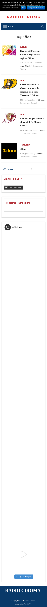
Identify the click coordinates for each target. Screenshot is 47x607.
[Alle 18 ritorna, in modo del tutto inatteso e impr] (23, 251)
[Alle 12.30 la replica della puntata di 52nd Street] (23, 478)
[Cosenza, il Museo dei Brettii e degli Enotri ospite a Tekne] (9, 50)
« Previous (8, 169)
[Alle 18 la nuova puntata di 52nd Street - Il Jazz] (23, 327)
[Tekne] (9, 151)
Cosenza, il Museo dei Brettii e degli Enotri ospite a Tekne (30, 55)
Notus (22, 81)
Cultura (23, 47)
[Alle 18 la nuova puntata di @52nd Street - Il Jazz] (23, 289)
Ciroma (41, 100)
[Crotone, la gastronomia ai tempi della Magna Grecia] (9, 118)
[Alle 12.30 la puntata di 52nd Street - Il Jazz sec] (23, 402)
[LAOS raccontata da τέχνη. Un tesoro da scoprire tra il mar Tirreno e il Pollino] (9, 84)
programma (25, 145)
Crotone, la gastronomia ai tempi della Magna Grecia (32, 122)
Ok (23, 8)
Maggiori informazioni (36, 8)
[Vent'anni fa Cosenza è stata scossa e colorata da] (23, 554)
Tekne (23, 149)
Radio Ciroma (23, 17)
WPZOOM (28, 604)
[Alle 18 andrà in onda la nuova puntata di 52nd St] (23, 516)
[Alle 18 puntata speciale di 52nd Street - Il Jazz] (23, 365)
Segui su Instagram (25, 576)
